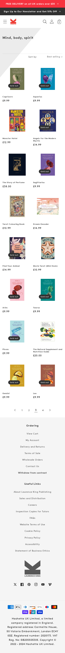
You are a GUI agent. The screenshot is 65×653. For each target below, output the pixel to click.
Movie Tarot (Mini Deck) (45, 266)
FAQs (32, 518)
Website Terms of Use (32, 524)
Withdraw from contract (32, 472)
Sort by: (32, 56)
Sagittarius (39, 182)
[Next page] (49, 410)
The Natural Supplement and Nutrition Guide (47, 350)
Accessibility (32, 544)
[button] (5, 21)
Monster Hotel (10, 138)
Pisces (6, 349)
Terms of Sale (32, 453)
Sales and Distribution (32, 498)
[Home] (13, 21)
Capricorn (8, 97)
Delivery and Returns (32, 446)
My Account (32, 440)
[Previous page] (15, 410)
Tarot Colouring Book (14, 224)
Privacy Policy (32, 537)
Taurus (36, 308)
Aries (5, 308)
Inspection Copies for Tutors (32, 511)
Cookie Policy (32, 531)
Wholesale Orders (32, 459)
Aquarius (37, 97)
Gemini (6, 393)
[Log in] (52, 22)
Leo (35, 393)
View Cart (32, 433)
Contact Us (32, 466)
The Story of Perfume (14, 182)
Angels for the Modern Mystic (44, 139)
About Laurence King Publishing (32, 491)
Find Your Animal (11, 266)
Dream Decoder (41, 224)
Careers (32, 504)
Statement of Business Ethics (32, 550)
